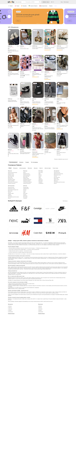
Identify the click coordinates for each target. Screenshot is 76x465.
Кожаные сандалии (26, 180)
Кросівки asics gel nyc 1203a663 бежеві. (49, 76)
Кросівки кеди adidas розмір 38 (13, 154)
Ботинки (40, 174)
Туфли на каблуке (11, 180)
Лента (55, 5)
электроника (14, 252)
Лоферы (9, 194)
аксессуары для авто (28, 252)
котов (28, 272)
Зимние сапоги (11, 173)
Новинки (50, 5)
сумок (32, 249)
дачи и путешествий (17, 274)
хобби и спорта (20, 263)
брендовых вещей (44, 248)
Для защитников (44, 5)
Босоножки (25, 196)
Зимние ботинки (26, 173)
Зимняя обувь (25, 187)
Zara (33, 280)
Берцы (24, 172)
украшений (37, 249)
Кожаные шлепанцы (11, 183)
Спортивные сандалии (27, 182)
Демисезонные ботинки (12, 172)
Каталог (11, 5)
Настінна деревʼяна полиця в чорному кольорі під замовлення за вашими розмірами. (62, 48)
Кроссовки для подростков (13, 189)
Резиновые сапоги (57, 174)
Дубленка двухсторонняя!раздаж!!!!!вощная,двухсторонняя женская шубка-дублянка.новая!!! (25, 126)
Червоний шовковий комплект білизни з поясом (38, 154)
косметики (45, 257)
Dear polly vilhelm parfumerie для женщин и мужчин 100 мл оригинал (13, 74)
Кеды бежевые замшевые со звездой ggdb (62, 74)
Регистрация (66, 2)
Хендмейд (25, 5)
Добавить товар (46, 2)
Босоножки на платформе (13, 182)
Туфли (40, 177)
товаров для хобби (19, 277)
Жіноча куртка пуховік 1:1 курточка (61, 153)
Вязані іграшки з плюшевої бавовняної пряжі (49, 48)
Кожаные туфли (26, 178)
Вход (62, 2)
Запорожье (11, 311)
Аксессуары (11, 249)
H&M (35, 280)
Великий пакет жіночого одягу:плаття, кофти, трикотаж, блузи (37, 128)
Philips (50, 280)
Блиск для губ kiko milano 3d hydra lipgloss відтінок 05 (25, 153)
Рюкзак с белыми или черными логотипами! (36, 102)
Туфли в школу (56, 179)
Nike (40, 280)
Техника (10, 252)
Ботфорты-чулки (11, 174)
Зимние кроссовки (26, 174)
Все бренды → (65, 200)
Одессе (10, 307)
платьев (31, 257)
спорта (24, 277)
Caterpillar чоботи (48, 152)
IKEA (52, 280)
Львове (10, 310)
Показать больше (11, 313)
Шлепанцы (41, 179)
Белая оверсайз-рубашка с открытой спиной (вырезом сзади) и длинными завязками (50, 128)
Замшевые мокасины (27, 179)
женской (22, 248)
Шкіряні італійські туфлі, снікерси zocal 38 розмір (24, 102)
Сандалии (40, 182)
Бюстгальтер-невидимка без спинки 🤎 (13, 126)
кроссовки (30, 263)
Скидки (17, 5)
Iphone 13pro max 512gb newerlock (61, 103)
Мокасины (56, 180)
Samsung (47, 280)
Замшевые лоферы (11, 179)
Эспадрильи (41, 183)
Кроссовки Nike (11, 176)
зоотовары (19, 252)
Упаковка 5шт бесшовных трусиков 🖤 (25, 75)
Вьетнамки (41, 180)
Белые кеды (10, 177)
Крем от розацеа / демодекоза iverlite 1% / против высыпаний (36, 74)
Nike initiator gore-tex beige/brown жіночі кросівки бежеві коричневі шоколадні (13, 50)
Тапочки (40, 178)
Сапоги (40, 176)
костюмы (15, 262)
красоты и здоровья (19, 250)
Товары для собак (23, 272)
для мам (21, 268)
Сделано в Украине (33, 5)
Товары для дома (12, 250)
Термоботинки (26, 188)
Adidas (38, 280)
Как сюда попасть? (64, 159)
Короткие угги (10, 178)
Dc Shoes (43, 280)
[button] (9, 16)
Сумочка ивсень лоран (24, 48)
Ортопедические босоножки (59, 182)
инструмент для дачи (38, 263)
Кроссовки (41, 172)
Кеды (39, 173)
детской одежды (32, 248)
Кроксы (55, 183)
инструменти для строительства (49, 277)
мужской (26, 248)
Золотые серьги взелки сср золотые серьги (37, 48)
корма (56, 272)
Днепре (10, 306)
